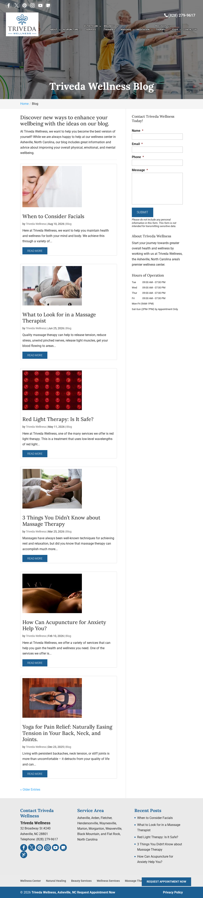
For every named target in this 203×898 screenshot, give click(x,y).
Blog (69, 223)
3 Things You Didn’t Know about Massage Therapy (61, 520)
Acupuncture (70, 29)
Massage (126, 29)
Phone (138, 157)
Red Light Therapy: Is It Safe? (58, 419)
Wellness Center (30, 880)
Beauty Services (81, 880)
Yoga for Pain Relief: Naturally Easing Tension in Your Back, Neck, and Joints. (67, 732)
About (53, 29)
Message (140, 170)
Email (137, 144)
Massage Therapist (137, 880)
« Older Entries (30, 789)
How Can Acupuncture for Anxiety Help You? (64, 625)
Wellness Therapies (109, 28)
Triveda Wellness (36, 223)
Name (137, 131)
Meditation (143, 29)
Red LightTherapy (160, 28)
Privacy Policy (173, 892)
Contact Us (190, 29)
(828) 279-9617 (181, 15)
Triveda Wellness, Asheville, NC (54, 892)
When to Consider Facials (53, 216)
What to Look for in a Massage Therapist (59, 317)
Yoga (175, 29)
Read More (34, 250)
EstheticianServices (91, 28)
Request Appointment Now (96, 892)
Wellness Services (108, 880)
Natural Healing (56, 880)
